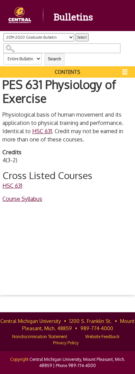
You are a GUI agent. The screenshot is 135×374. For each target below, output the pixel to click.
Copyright (19, 359)
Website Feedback (102, 336)
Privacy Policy (66, 342)
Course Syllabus (22, 198)
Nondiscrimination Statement (39, 336)
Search (54, 59)
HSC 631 (42, 131)
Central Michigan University (30, 321)
